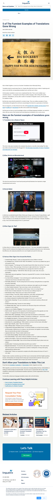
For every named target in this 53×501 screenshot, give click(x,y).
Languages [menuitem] (23, 474)
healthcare (8, 107)
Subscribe (26, 10)
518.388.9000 (6, 477)
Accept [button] (39, 498)
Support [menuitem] (23, 483)
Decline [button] (44, 498)
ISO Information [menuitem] (25, 477)
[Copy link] (13, 35)
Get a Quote (26, 455)
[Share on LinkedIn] (4, 35)
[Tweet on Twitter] (10, 35)
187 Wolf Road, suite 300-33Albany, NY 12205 (9, 481)
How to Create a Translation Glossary (14, 382)
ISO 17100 (45, 369)
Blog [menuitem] (22, 480)
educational (15, 107)
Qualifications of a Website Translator (14, 386)
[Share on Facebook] (7, 35)
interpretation (26, 365)
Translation (6, 19)
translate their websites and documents (36, 106)
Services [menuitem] (23, 471)
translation (12, 365)
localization (18, 365)
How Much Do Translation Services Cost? (14, 384)
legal (4, 107)
